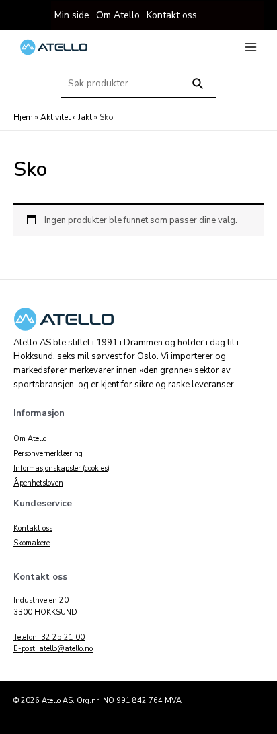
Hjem (23, 117)
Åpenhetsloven (38, 483)
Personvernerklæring (48, 453)
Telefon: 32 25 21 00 (49, 637)
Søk (198, 89)
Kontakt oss (32, 528)
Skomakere (31, 543)
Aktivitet (55, 117)
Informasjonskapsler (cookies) (61, 468)
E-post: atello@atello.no (53, 649)
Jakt (85, 117)
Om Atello (29, 439)
